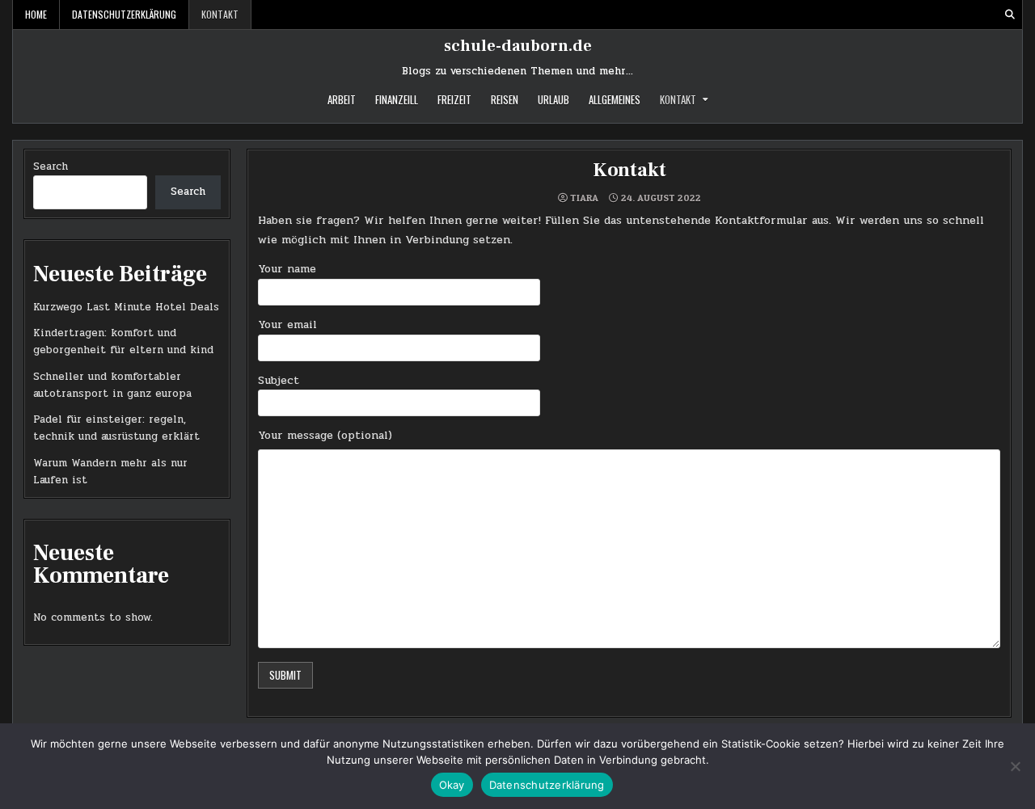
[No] (1015, 766)
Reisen (504, 99)
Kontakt (220, 14)
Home (36, 14)
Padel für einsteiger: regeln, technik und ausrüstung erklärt (116, 428)
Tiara (584, 198)
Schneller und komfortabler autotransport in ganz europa (112, 385)
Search (50, 166)
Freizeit (454, 99)
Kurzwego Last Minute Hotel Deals (126, 307)
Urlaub (553, 99)
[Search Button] (1010, 14)
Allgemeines (614, 99)
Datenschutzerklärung (124, 14)
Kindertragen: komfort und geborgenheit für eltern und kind (123, 341)
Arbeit (341, 99)
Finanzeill (396, 99)
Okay (452, 784)
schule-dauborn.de (518, 46)
